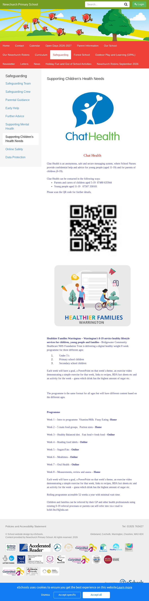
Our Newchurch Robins (16, 54)
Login (140, 4)
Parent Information (87, 45)
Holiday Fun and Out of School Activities (68, 63)
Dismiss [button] (45, 594)
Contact (19, 45)
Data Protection (15, 157)
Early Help (12, 108)
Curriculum (41, 54)
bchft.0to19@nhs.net (57, 509)
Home (6, 45)
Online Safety (14, 149)
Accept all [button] (96, 594)
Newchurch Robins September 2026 (117, 63)
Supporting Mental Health (17, 126)
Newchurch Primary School (20, 4)
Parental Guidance (17, 99)
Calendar (34, 45)
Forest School (82, 54)
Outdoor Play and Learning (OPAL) (115, 54)
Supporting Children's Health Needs (19, 139)
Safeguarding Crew (18, 91)
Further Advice (14, 116)
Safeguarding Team (18, 83)
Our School (110, 45)
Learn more (124, 587)
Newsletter (9, 63)
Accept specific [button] (67, 594)
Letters (24, 63)
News (37, 63)
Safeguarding (60, 54)
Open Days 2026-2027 (58, 45)
